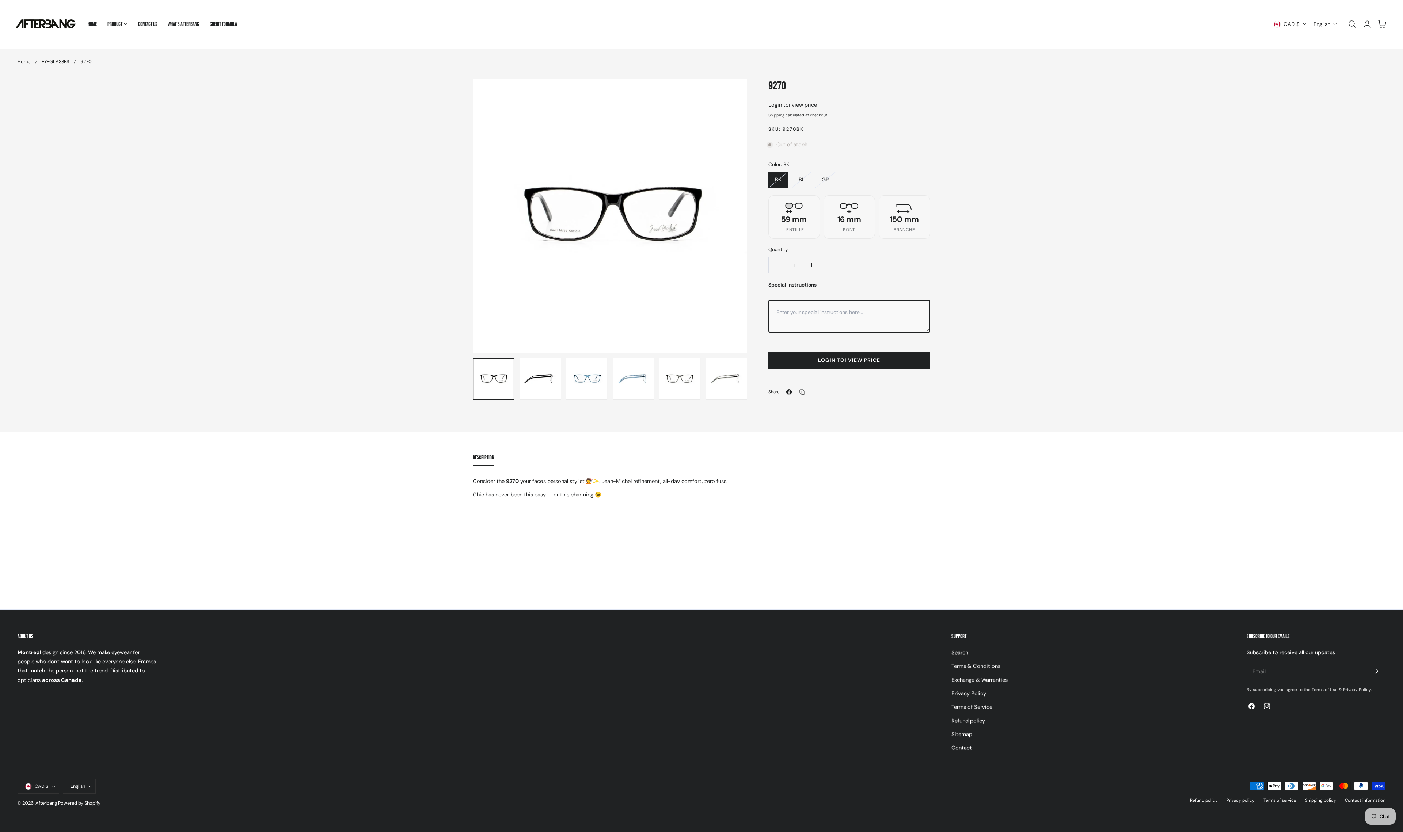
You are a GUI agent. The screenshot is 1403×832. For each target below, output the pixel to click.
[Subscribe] (1376, 671)
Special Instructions (792, 284)
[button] (1352, 24)
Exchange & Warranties (979, 679)
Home (24, 61)
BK (778, 179)
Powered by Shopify (79, 803)
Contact (961, 747)
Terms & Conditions (975, 666)
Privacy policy (1241, 800)
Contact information (1365, 800)
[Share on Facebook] (789, 391)
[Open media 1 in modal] (734, 92)
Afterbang (46, 803)
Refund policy (968, 720)
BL (802, 179)
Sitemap (961, 734)
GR (825, 179)
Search (959, 652)
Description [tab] (483, 457)
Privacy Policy (968, 693)
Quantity (778, 249)
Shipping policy (1320, 800)
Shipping (776, 115)
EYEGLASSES (55, 61)
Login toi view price (792, 104)
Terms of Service (971, 706)
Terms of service (1279, 800)
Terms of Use (1325, 690)
